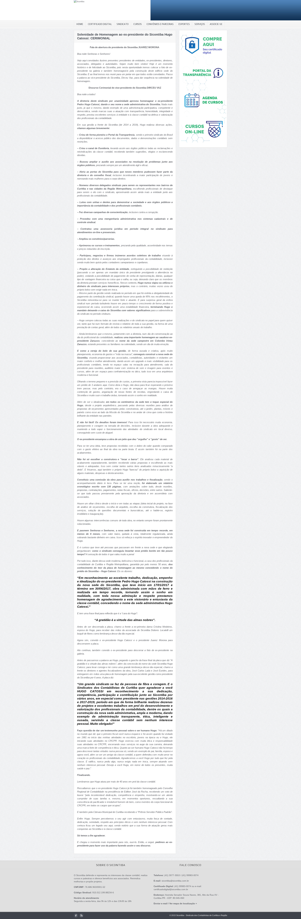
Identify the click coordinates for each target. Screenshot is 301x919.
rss (81, 915)
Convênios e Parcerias (160, 24)
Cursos (137, 24)
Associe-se (216, 24)
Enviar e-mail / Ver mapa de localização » (175, 903)
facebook (76, 915)
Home (79, 24)
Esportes (184, 24)
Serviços (200, 24)
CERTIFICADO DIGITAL (100, 24)
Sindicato (123, 24)
